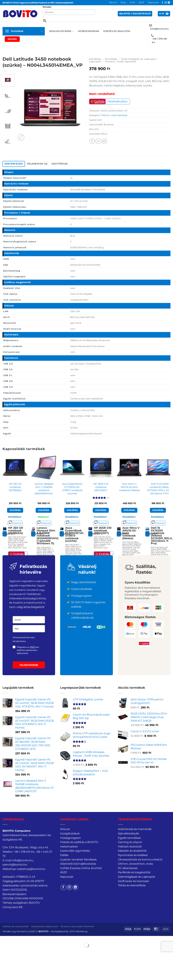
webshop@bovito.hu (31, 869)
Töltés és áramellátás (132, 885)
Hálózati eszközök (130, 846)
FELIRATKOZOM (29, 665)
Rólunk (113, 2)
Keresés (47, 7)
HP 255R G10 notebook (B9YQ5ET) (100, 487)
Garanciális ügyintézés (75, 850)
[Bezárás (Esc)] (33, 939)
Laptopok (95, 61)
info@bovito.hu (22, 860)
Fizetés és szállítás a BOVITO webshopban (79, 844)
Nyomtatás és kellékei (133, 855)
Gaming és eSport (130, 842)
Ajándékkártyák (128, 833)
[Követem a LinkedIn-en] (169, 3)
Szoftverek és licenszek (133, 881)
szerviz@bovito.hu (15, 864)
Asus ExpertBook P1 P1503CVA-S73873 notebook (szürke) (72, 488)
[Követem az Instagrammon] (166, 3)
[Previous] (22, 107)
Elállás (64, 855)
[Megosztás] (23, 939)
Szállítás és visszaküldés (16, 926)
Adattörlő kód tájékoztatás (78, 863)
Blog (123, 2)
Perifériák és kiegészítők (134, 872)
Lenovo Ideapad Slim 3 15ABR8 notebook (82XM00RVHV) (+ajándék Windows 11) (43, 491)
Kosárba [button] (15, 510)
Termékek (111, 59)
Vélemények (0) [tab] (37, 163)
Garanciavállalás (81, 589)
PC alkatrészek (128, 868)
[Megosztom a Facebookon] (92, 141)
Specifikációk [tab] (14, 163)
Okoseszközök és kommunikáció (140, 859)
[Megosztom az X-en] (98, 141)
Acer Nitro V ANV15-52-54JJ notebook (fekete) (129, 487)
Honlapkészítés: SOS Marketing (69, 931)
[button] (135, 14)
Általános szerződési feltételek (77, 926)
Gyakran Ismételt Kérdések (78, 859)
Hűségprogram (88, 31)
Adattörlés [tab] (60, 163)
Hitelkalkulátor (118, 101)
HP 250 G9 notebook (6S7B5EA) (15, 487)
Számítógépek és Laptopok (138, 59)
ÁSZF (141, 2)
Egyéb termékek (129, 837)
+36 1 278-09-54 (24, 851)
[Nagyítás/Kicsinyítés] (3, 939)
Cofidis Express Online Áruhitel (81, 868)
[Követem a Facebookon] (162, 3)
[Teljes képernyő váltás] (13, 939)
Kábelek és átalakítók (132, 850)
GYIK (132, 2)
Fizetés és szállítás (116, 31)
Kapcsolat (153, 2)
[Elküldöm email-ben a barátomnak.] (104, 141)
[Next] (78, 107)
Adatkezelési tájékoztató (44, 926)
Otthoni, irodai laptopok (120, 61)
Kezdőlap (95, 59)
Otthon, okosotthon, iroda (135, 863)
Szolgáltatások (60, 31)
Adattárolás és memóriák (135, 829)
